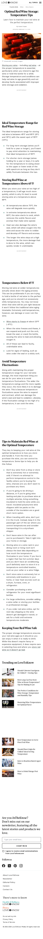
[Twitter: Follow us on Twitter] (9, 865)
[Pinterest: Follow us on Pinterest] (15, 865)
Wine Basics (30, 7)
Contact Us (7, 889)
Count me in (21, 846)
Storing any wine (10, 65)
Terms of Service (9, 922)
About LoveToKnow (11, 875)
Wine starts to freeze (16, 321)
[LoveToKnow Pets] (11, 908)
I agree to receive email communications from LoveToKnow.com (21, 852)
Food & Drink (14, 7)
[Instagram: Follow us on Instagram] (21, 865)
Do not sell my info (9, 916)
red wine (32, 65)
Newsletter (7, 879)
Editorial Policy (9, 882)
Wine (21, 7)
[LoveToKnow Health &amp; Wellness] (11, 902)
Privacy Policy (8, 919)
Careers (6, 886)
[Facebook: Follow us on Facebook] (3, 865)
